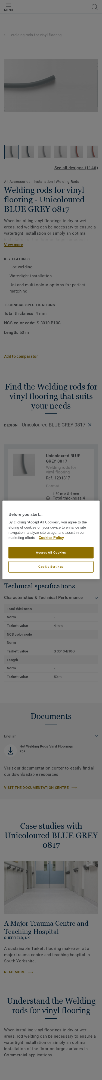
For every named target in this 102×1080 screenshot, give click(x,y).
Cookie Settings (51, 566)
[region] (50, 540)
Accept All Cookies (51, 552)
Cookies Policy (51, 538)
